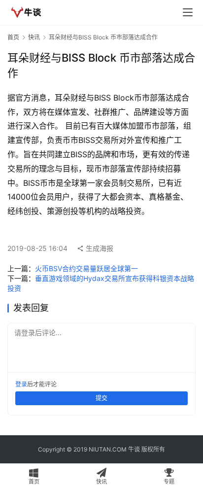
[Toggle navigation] (187, 12)
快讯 (34, 37)
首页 (13, 37)
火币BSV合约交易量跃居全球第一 (86, 268)
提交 (101, 398)
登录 (21, 384)
